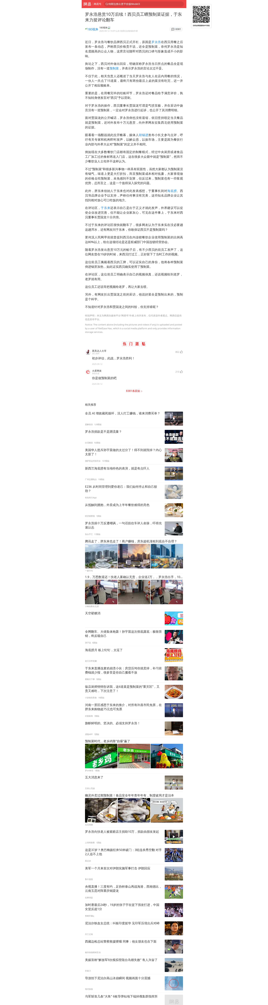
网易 (87, 4)
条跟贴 (133, 391)
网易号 (97, 4)
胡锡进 (143, 135)
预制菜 (114, 68)
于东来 (105, 208)
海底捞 (172, 191)
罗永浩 (156, 42)
